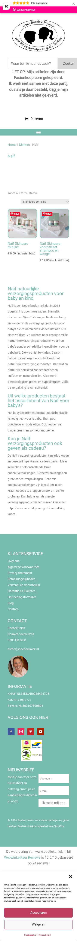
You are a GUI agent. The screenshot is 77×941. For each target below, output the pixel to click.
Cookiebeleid (30, 935)
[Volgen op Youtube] (40, 731)
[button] (70, 877)
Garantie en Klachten (22, 591)
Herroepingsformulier (22, 597)
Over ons (13, 561)
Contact (13, 609)
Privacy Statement (20, 573)
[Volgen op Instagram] (21, 731)
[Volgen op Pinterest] (30, 731)
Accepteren (38, 913)
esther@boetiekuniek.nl (23, 649)
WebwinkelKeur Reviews (22, 857)
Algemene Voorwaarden (24, 567)
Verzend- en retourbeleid (24, 585)
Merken (24, 145)
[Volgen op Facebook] (11, 731)
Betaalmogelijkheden (21, 579)
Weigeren (38, 924)
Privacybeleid (44, 935)
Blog (11, 603)
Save (16, 213)
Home (12, 145)
